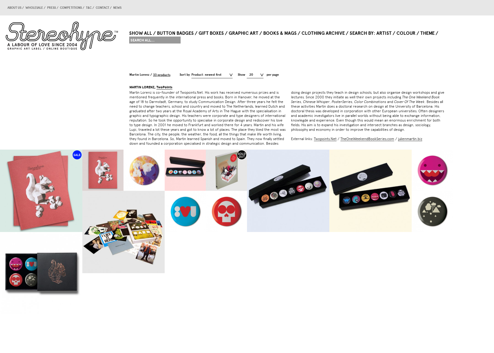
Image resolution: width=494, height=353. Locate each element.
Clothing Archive (323, 33)
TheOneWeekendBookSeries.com (367, 139)
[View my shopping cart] (441, 7)
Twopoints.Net (325, 139)
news (117, 8)
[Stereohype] (62, 36)
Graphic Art (243, 33)
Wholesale (34, 8)
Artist (384, 33)
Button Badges (175, 33)
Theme (427, 33)
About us (14, 8)
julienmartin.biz (410, 139)
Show (241, 74)
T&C (89, 8)
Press (51, 8)
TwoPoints (164, 87)
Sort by (185, 74)
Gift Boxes (211, 33)
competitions (71, 8)
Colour (406, 33)
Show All (140, 33)
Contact (102, 8)
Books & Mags (280, 33)
